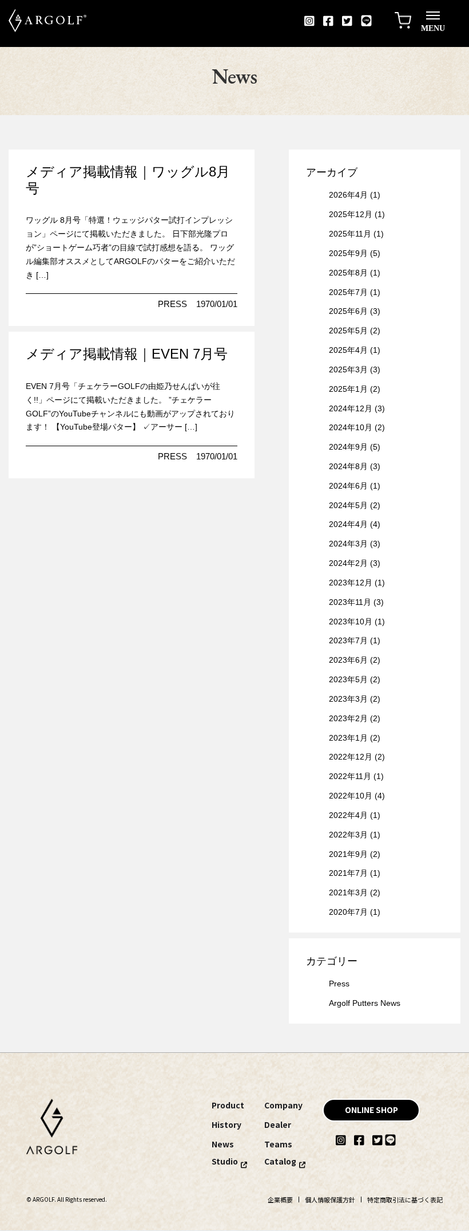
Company (283, 1105)
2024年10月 (350, 427)
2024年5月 (348, 505)
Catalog (280, 1161)
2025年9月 (348, 253)
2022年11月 (350, 776)
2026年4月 (348, 194)
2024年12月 (350, 408)
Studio (225, 1161)
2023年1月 (348, 737)
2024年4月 (348, 524)
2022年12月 (350, 756)
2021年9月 (348, 854)
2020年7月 (348, 912)
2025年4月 (348, 350)
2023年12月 (350, 582)
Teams (278, 1144)
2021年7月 (348, 873)
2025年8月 (348, 272)
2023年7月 (348, 640)
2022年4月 (348, 815)
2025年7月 (348, 292)
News (223, 1144)
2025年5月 (348, 330)
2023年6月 (348, 659)
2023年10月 (350, 621)
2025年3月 (348, 369)
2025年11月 (350, 233)
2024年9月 (348, 446)
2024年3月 (348, 543)
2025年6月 (348, 311)
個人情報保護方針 (330, 1199)
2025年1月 (348, 389)
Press (172, 304)
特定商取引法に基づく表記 (405, 1199)
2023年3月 (348, 698)
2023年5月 (348, 679)
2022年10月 (350, 795)
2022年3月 (348, 834)
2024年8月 (348, 466)
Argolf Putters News (364, 1003)
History (226, 1124)
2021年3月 (348, 892)
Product (228, 1105)
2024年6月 (348, 485)
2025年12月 (350, 214)
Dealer (277, 1124)
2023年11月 (350, 602)
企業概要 (280, 1199)
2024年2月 (348, 563)
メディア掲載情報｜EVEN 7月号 (127, 353)
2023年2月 (348, 718)
